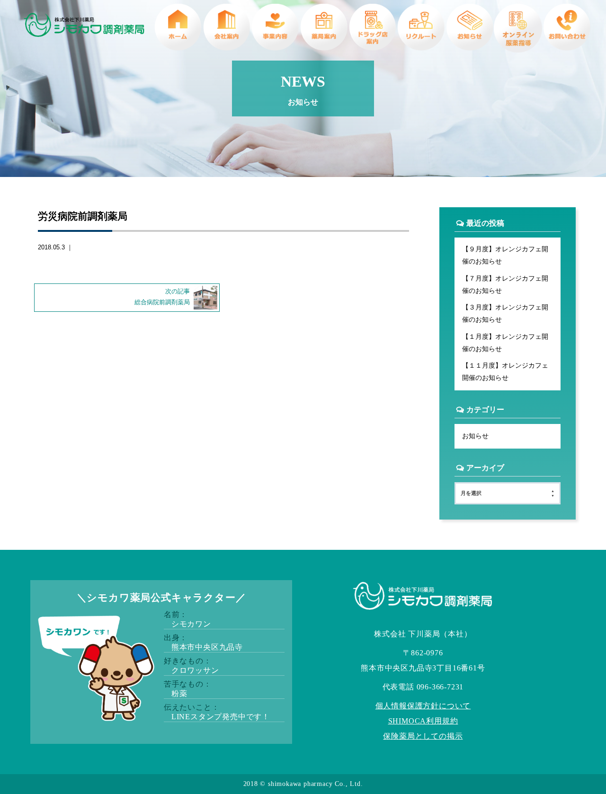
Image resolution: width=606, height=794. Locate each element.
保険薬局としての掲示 (423, 736)
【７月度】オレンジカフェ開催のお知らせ (505, 284)
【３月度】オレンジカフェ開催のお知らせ (505, 313)
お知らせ (475, 436)
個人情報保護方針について (423, 706)
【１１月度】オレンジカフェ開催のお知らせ (505, 371)
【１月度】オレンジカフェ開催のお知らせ (505, 343)
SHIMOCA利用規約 (423, 721)
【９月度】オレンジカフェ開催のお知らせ (505, 255)
